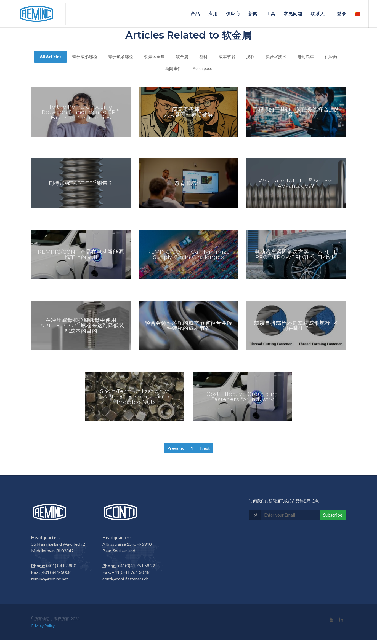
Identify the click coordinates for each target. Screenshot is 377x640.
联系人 (318, 13)
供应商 (233, 13)
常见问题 (293, 13)
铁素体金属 (154, 56)
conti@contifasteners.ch (125, 578)
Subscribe (332, 514)
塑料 (203, 56)
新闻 (253, 13)
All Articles (50, 56)
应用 (213, 13)
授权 (250, 56)
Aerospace (202, 68)
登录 (341, 13)
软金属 (182, 56)
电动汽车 (305, 56)
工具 (270, 13)
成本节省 (227, 56)
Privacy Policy (43, 625)
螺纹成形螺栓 (84, 56)
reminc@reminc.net (49, 578)
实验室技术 (276, 56)
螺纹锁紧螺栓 (120, 56)
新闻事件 (173, 68)
